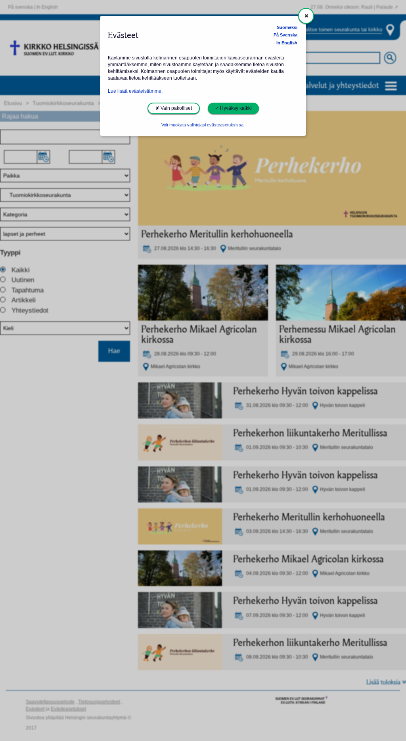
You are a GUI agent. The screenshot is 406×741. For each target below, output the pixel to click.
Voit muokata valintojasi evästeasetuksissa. (203, 124)
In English (286, 42)
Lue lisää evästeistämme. (135, 91)
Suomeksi (287, 27)
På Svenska (285, 34)
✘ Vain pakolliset (173, 108)
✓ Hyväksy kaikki (233, 108)
